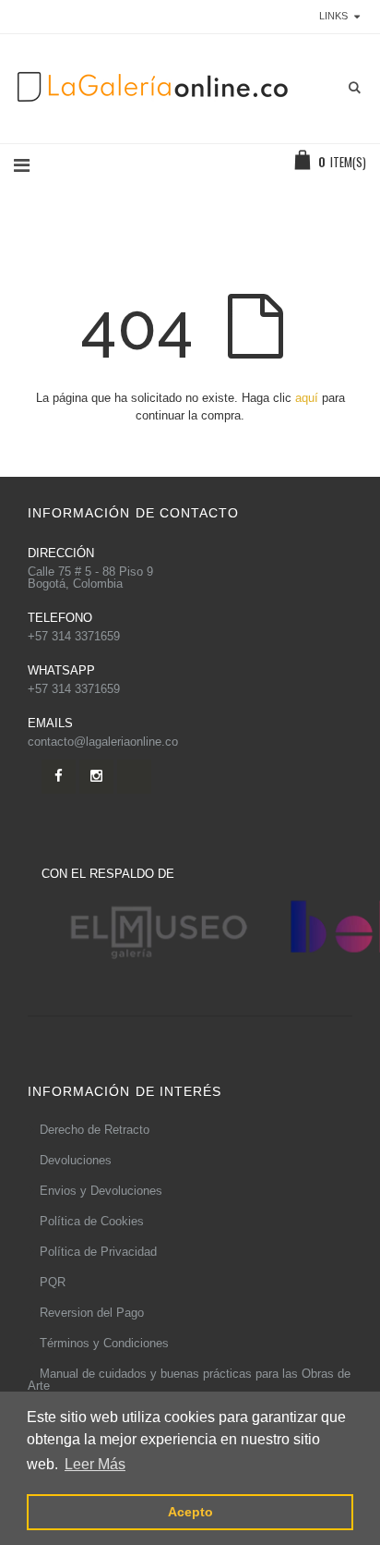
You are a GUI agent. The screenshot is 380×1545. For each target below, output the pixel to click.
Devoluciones (76, 1160)
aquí (306, 398)
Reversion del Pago (92, 1313)
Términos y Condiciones (104, 1343)
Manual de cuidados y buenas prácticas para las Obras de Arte (189, 1380)
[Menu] (22, 165)
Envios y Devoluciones (101, 1191)
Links (333, 15)
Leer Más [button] (95, 1464)
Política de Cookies (92, 1221)
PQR (52, 1282)
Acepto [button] (190, 1511)
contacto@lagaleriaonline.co (103, 741)
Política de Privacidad (98, 1252)
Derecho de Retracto (94, 1130)
